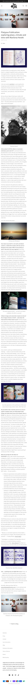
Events (4, 654)
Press (4, 636)
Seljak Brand (12, 683)
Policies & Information (8, 648)
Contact (4, 639)
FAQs (4, 645)
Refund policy (6, 657)
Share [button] (4, 43)
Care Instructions (6, 642)
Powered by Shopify (17, 683)
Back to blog (14, 624)
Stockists (5, 633)
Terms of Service (6, 651)
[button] (1, 5)
